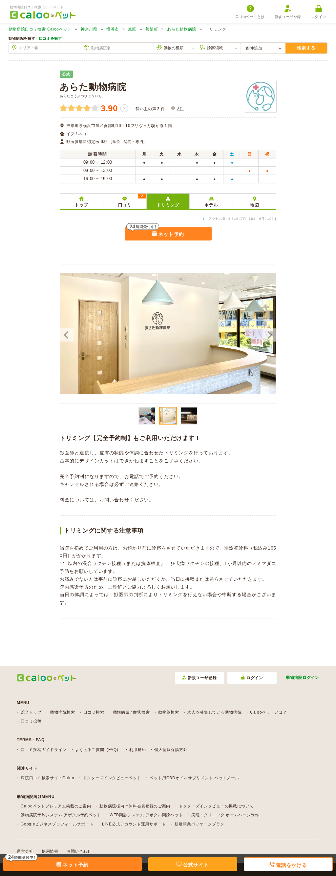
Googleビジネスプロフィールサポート (57, 824)
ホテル (211, 204)
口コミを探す (50, 38)
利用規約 (137, 749)
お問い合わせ (79, 851)
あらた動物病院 (181, 29)
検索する (306, 47)
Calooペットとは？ (268, 712)
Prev (67, 335)
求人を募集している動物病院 (214, 712)
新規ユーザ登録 (288, 17)
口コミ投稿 (31, 721)
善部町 (151, 29)
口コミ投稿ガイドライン (44, 749)
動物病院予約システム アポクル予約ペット (61, 815)
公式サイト (195, 864)
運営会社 (25, 851)
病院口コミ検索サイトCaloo (47, 778)
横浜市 (112, 29)
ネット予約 (170, 234)
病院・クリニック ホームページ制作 (225, 815)
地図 (254, 204)
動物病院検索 (62, 712)
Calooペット (40, 29)
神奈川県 (89, 29)
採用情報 (50, 851)
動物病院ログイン (302, 677)
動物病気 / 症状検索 (131, 712)
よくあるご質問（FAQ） (98, 749)
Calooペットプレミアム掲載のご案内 (56, 806)
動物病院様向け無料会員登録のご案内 (134, 806)
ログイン (318, 17)
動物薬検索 (168, 712)
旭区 (132, 29)
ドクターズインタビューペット (112, 778)
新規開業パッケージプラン (199, 824)
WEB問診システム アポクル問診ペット (146, 815)
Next (269, 335)
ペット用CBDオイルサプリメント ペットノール (194, 778)
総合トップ (31, 712)
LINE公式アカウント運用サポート (134, 824)
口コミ (130, 200)
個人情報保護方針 (171, 749)
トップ (81, 204)
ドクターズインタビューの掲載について (216, 806)
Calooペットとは (250, 17)
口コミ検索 (93, 712)
